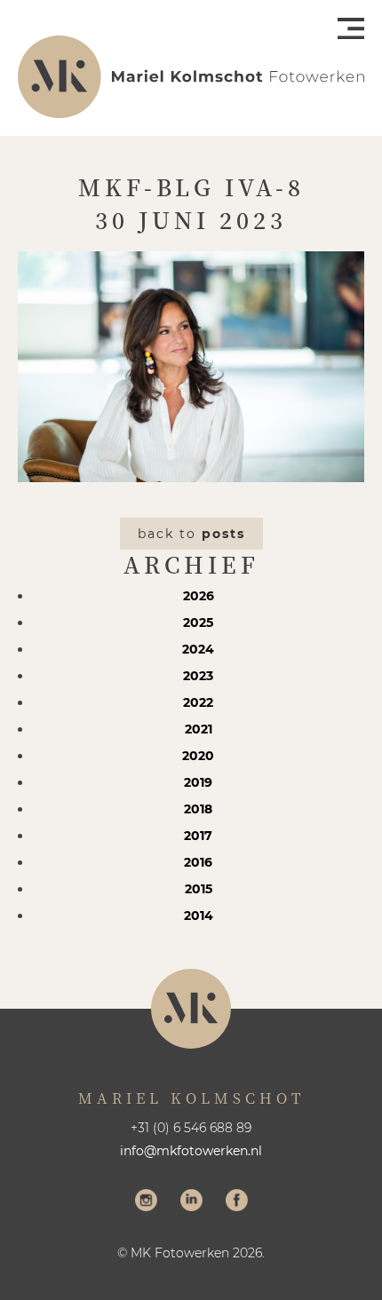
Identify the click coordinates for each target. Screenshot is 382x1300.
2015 (198, 889)
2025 (198, 622)
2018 (198, 809)
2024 (198, 649)
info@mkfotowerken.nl (191, 1151)
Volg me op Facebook (237, 1202)
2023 (198, 676)
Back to (191, 534)
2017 (198, 836)
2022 (198, 702)
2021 (198, 729)
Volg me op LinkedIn (191, 1202)
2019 (198, 782)
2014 (198, 915)
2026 (198, 596)
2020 (198, 756)
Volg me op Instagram (146, 1202)
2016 (198, 862)
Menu (351, 28)
